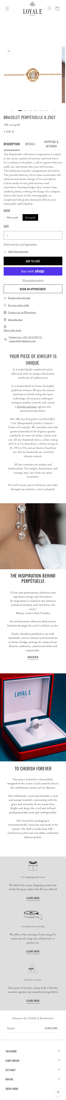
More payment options (33, 280)
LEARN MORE (33, 898)
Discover (33, 657)
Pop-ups (9, 1079)
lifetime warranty (27, 406)
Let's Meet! (11, 1070)
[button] (57, 8)
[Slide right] (54, 111)
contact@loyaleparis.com (22, 340)
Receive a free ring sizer (19, 297)
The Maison (11, 1051)
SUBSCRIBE (51, 1028)
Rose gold (30, 217)
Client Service (12, 1060)
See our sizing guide (18, 305)
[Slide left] (12, 111)
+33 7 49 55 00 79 (31, 337)
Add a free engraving (18, 251)
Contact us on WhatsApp (22, 312)
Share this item (15, 319)
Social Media (12, 1088)
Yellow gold (12, 217)
